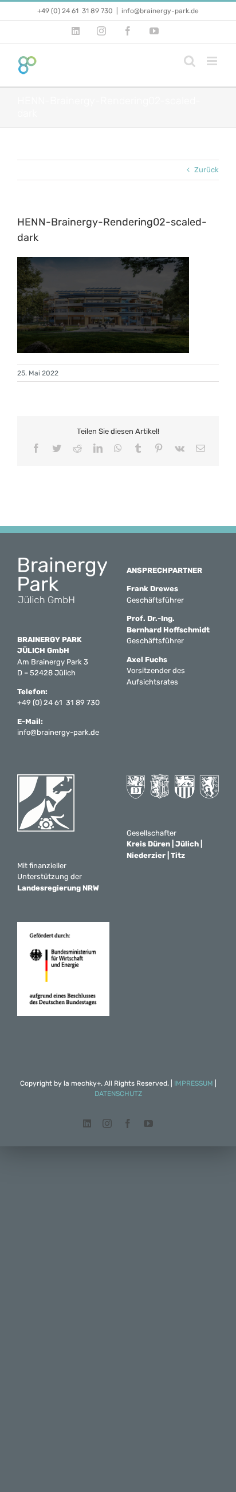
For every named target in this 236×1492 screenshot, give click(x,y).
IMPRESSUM (193, 1083)
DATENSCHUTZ (118, 1094)
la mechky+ (82, 1083)
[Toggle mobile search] (189, 61)
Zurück (206, 169)
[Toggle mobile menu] (213, 61)
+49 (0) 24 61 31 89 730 (75, 11)
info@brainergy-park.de (160, 11)
